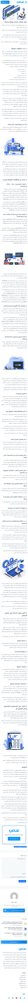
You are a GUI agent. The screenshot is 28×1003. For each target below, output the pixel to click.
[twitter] (20, 998)
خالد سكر (14, 902)
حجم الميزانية (15, 54)
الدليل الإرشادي (22, 985)
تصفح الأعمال (23, 981)
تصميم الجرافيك (20, 936)
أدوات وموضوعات (19, 925)
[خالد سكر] (14, 896)
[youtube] (16, 998)
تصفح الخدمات (23, 980)
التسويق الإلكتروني (19, 930)
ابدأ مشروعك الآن (14, 839)
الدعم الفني (23, 987)
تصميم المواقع (23, 847)
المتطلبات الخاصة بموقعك (12, 52)
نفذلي (24, 813)
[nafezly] (20, 2)
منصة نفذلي (23, 976)
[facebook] (24, 998)
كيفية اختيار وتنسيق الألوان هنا (16, 504)
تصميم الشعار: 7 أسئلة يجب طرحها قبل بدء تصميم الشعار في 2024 (13, 933)
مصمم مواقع (17, 847)
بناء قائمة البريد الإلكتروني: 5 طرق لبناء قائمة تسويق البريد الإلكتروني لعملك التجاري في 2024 (12, 922)
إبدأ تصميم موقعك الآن (22, 823)
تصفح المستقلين (22, 983)
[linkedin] (12, 998)
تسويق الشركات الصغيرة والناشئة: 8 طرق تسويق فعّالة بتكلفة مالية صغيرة (13, 928)
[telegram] (9, 998)
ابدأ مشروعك (5, 2)
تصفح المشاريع (22, 978)
